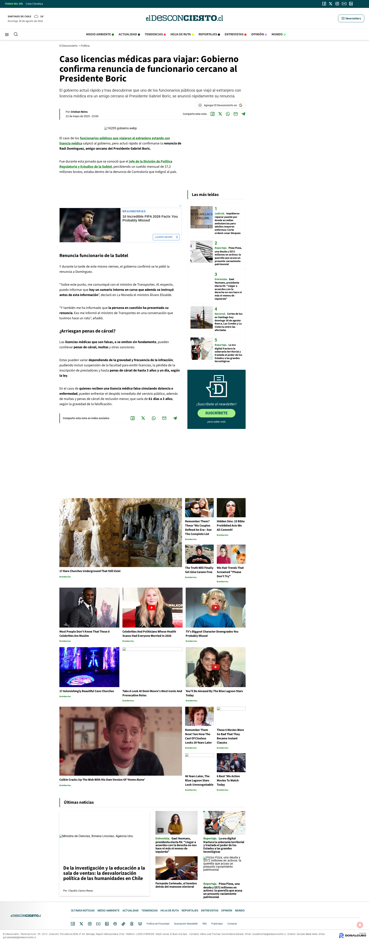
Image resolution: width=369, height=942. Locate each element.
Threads (132, 924)
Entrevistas (234, 34)
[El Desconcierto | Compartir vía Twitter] (220, 114)
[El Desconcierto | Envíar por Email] (235, 114)
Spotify (115, 923)
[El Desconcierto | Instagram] (337, 3)
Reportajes (208, 34)
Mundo (277, 34)
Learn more (164, 237)
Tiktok (123, 923)
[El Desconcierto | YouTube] (344, 3)
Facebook (73, 923)
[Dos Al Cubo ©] (352, 937)
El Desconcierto (68, 45)
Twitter (81, 923)
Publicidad (217, 923)
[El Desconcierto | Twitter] (331, 3)
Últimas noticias (83, 910)
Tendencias (154, 34)
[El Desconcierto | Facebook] (324, 3)
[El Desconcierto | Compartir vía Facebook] (212, 114)
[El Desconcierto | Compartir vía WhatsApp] (228, 114)
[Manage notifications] (360, 925)
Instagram (89, 923)
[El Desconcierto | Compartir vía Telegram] (243, 114)
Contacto (232, 923)
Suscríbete (216, 413)
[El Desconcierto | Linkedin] (351, 3)
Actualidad (128, 34)
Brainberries (134, 211)
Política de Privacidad (158, 923)
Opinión (257, 34)
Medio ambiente (98, 34)
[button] (351, 18)
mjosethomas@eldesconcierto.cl (269, 934)
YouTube (98, 923)
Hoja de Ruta (180, 34)
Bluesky (140, 923)
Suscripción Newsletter (186, 923)
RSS (205, 923)
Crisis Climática (34, 4)
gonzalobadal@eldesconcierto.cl (19, 937)
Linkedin (107, 923)
